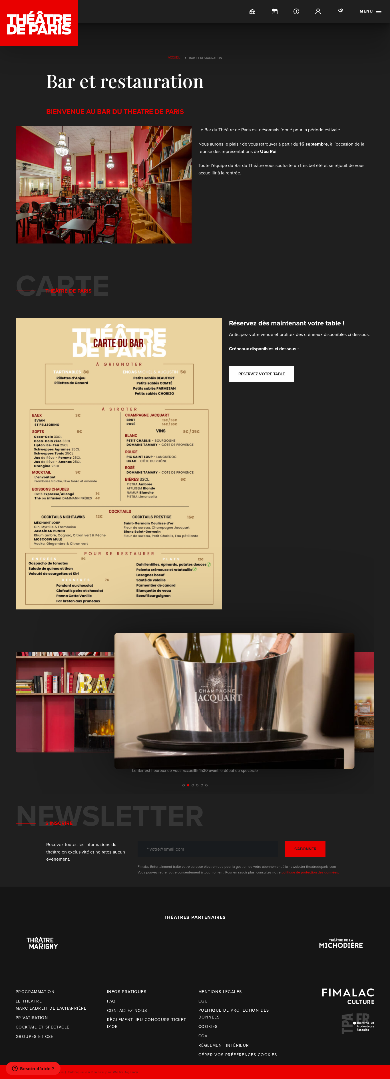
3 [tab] (193, 785)
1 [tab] (183, 785)
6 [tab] (206, 785)
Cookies (208, 1027)
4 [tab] (197, 785)
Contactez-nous (127, 1011)
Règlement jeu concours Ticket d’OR (146, 1023)
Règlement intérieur (223, 1045)
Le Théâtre (29, 1001)
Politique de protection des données (233, 1013)
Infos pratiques (126, 992)
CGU (203, 1001)
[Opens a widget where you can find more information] (33, 1069)
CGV (203, 1036)
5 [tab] (202, 785)
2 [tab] (188, 785)
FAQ (111, 1001)
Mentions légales (220, 992)
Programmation (35, 992)
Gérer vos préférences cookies (237, 1055)
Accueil (174, 57)
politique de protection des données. (310, 872)
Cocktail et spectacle (42, 1027)
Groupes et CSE (35, 1037)
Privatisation (32, 1018)
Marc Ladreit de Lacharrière (51, 1008)
